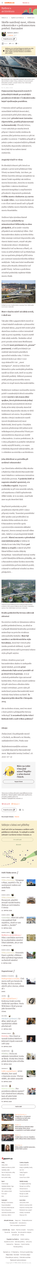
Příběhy (5, 1053)
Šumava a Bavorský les (8, 1207)
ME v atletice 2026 (7, 1191)
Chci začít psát (17, 839)
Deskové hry (9, 1244)
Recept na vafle (24, 1193)
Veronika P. (5, 1068)
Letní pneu (29, 1241)
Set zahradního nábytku (24, 1232)
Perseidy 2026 (13, 1223)
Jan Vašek (4, 1015)
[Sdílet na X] (23, 810)
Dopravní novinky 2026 (26, 1207)
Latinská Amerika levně (8, 1212)
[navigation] (2, 2)
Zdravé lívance (24, 1188)
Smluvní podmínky (26, 1252)
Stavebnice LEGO (9, 1241)
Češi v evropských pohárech (18, 1225)
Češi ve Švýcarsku (6, 1210)
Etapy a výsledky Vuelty (26, 1167)
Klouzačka (14, 1232)
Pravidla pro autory (12, 1257)
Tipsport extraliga (6, 1188)
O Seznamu (15, 1252)
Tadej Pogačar (24, 1172)
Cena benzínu (22, 1223)
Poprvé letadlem (6, 1205)
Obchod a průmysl (9, 1018)
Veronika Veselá (6, 1033)
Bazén (13, 1230)
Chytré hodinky (25, 1244)
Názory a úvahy (8, 1088)
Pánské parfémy (18, 1246)
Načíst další (18, 1106)
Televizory (17, 1244)
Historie (17, 816)
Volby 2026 (4, 1165)
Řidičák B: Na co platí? (26, 1210)
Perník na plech (24, 1196)
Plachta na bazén (21, 1230)
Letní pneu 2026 (24, 1202)
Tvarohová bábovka (25, 1191)
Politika (5, 1036)
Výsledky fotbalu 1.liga (8, 1186)
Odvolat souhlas (25, 1257)
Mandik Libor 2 (12, 33)
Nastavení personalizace (18, 1260)
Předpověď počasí (27, 1220)
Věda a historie (8, 880)
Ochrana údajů (25, 1255)
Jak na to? (18, 844)
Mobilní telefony (24, 1239)
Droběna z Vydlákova (8, 976)
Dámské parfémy (20, 1241)
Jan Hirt (22, 1170)
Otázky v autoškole (25, 1212)
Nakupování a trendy (10, 978)
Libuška (4, 995)
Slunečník (7, 1232)
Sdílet (12, 43)
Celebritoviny (6, 1050)
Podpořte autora (7, 39)
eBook (5, 43)
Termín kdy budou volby (8, 1172)
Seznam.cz (26, 2)
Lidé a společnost (9, 998)
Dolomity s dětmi (6, 1215)
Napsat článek (19, 781)
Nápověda (9, 1255)
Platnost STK (23, 1215)
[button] (18, 66)
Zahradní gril (15, 1235)
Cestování (6, 917)
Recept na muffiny (25, 1186)
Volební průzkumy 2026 (8, 1167)
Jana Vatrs (4, 1086)
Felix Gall (22, 1175)
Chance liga (5, 1183)
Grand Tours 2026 (24, 1177)
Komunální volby (6, 1177)
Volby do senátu (6, 1175)
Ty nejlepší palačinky (25, 1183)
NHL (3, 1196)
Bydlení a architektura (11, 935)
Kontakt (16, 1255)
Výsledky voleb (6, 1170)
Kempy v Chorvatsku (7, 1202)
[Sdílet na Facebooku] (20, 810)
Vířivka (22, 1235)
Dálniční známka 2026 (26, 1205)
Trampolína (30, 1230)
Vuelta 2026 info (24, 1165)
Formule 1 (4, 1193)
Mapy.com (18, 1220)
